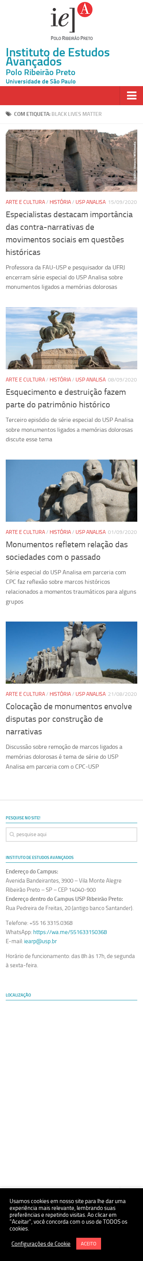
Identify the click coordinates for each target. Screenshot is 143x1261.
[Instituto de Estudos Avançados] (71, 21)
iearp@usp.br (40, 941)
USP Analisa (91, 202)
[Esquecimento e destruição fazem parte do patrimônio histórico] (71, 338)
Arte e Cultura (25, 202)
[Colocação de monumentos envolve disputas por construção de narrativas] (71, 653)
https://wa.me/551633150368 (70, 932)
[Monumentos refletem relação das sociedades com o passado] (71, 491)
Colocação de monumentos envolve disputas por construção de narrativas (69, 719)
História (60, 202)
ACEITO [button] (88, 1244)
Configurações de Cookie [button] (41, 1243)
